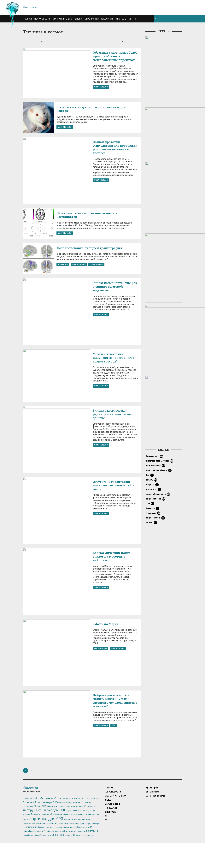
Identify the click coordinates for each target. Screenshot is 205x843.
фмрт (78, 835)
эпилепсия (88, 835)
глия (149, 503)
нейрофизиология (55, 831)
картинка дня (100, 648)
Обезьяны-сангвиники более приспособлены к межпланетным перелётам (115, 56)
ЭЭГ (68, 799)
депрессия (64, 806)
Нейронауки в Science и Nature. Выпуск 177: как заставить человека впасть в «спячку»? (115, 700)
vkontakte (154, 792)
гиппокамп (152, 513)
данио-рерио (52, 806)
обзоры (69, 831)
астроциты (153, 489)
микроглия (70, 819)
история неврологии (61, 814)
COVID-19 (27, 799)
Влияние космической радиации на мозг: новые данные (113, 414)
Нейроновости (42, 19)
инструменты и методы (159, 461)
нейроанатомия (85, 819)
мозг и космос (101, 87)
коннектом (63, 264)
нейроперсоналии (49, 827)
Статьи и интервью (62, 19)
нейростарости (83, 827)
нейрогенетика (154, 518)
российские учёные (32, 835)
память (151, 480)
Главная (27, 19)
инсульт (70, 811)
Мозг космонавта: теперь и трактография (89, 248)
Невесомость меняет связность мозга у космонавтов (86, 215)
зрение (91, 806)
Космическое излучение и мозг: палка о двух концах (91, 109)
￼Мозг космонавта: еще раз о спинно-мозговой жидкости (115, 286)
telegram (154, 788)
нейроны (152, 484)
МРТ (62, 798)
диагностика (78, 806)
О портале (120, 19)
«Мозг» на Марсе (106, 624)
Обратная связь (157, 796)
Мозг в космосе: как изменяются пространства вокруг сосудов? (113, 357)
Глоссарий (107, 19)
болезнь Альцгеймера (158, 470)
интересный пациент (85, 811)
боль (88, 803)
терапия (70, 835)
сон (113, 725)
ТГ (135, 19)
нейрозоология (155, 499)
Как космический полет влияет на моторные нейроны (111, 556)
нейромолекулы (86, 824)
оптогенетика (79, 831)
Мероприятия (92, 19)
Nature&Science (155, 465)
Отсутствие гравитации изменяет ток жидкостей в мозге (113, 485)
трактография (96, 264)
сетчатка (151, 508)
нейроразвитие (66, 827)
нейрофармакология (34, 831)
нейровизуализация (31, 824)
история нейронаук (80, 814)
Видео (78, 19)
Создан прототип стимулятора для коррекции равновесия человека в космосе (115, 147)
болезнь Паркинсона (157, 494)
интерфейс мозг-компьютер (37, 814)
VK (130, 19)
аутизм (150, 522)
